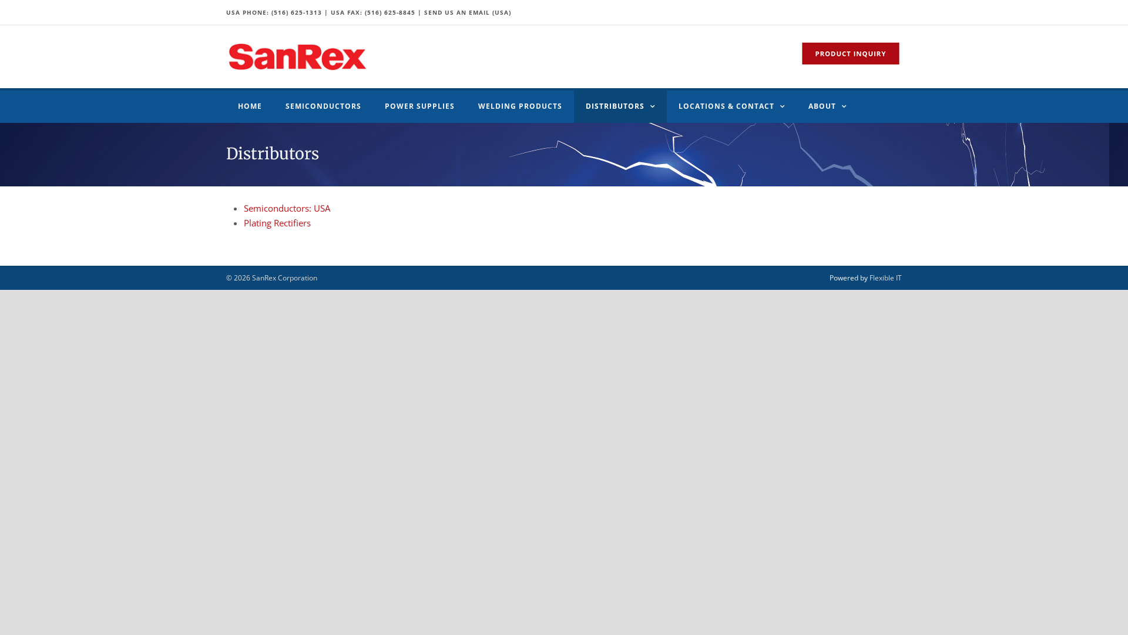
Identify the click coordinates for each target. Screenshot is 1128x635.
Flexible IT (886, 278)
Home (250, 106)
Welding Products (520, 106)
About (822, 106)
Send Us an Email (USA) (467, 12)
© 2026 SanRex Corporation (271, 278)
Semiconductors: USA (287, 208)
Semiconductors (323, 106)
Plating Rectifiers (277, 223)
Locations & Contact (726, 106)
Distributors (615, 106)
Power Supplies (420, 106)
